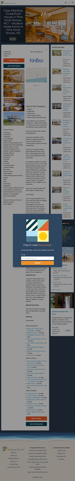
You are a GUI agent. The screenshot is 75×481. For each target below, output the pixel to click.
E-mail (23, 254)
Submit (37, 263)
